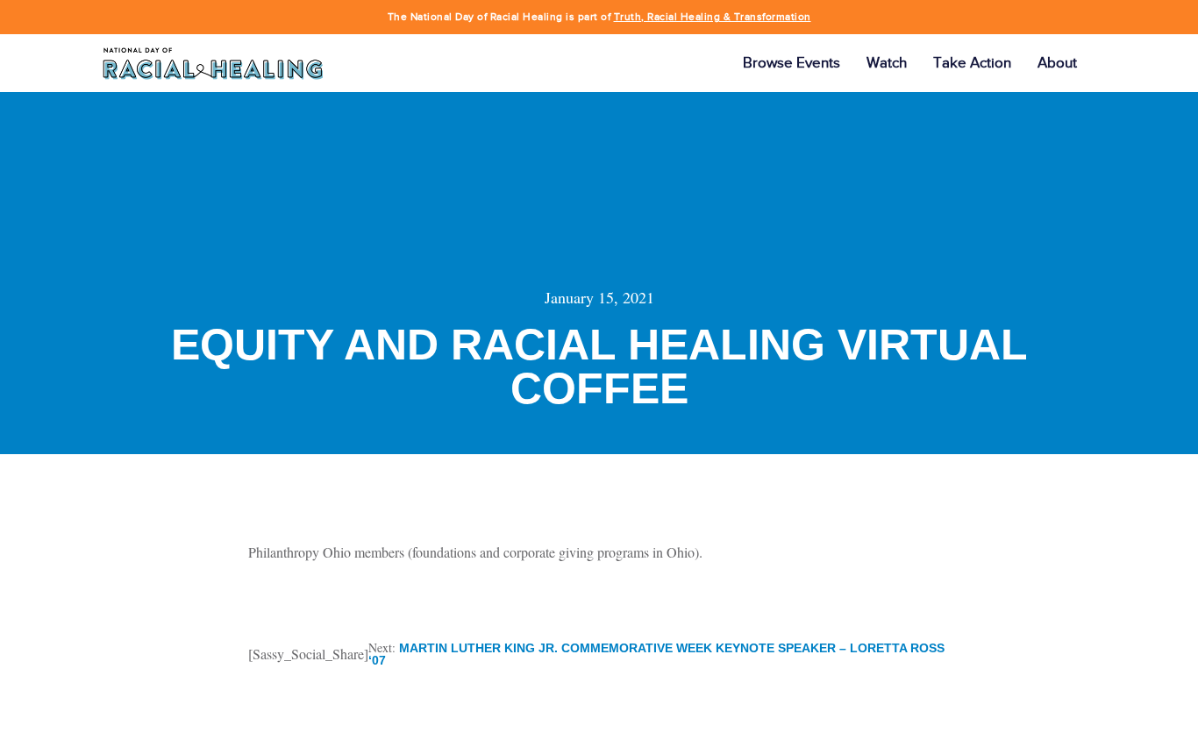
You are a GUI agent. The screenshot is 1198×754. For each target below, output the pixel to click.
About (1057, 62)
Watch (886, 62)
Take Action (972, 62)
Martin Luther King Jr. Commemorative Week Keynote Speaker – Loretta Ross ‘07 (656, 654)
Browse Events (791, 62)
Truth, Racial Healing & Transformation (712, 17)
